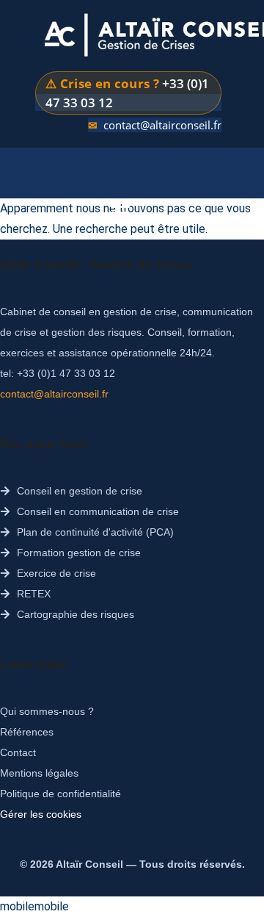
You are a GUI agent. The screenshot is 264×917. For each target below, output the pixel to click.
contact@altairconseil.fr (162, 125)
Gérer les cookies (40, 814)
